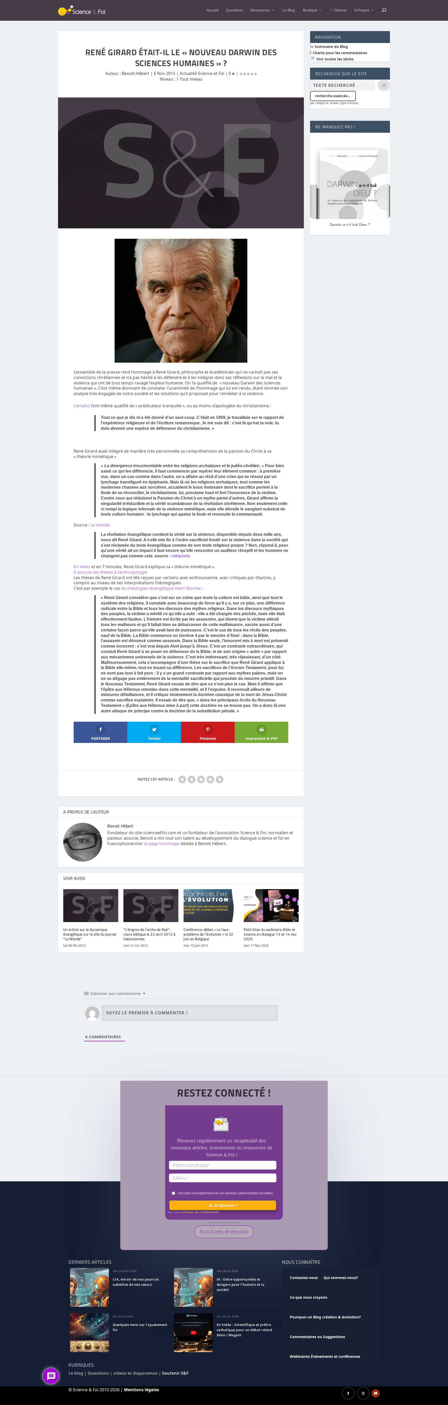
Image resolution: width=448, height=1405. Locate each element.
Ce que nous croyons (308, 1297)
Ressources (260, 10)
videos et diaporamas (135, 1373)
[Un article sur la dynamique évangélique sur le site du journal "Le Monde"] (90, 905)
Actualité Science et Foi (202, 73)
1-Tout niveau (189, 79)
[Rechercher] (383, 85)
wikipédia (181, 556)
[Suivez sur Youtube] (376, 1393)
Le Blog (289, 10)
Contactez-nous (304, 1277)
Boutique (310, 10)
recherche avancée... (333, 96)
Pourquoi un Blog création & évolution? (325, 1317)
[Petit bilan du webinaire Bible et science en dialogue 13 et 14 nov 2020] (271, 905)
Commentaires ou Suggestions (317, 1336)
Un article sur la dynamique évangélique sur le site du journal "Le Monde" (89, 934)
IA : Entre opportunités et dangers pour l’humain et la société (241, 1284)
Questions (234, 10)
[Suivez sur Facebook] (348, 1393)
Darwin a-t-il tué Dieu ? (350, 224)
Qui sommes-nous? (341, 1277)
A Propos (361, 10)
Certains (82, 406)
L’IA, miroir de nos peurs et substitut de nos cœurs (136, 1282)
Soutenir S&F (175, 1373)
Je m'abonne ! (222, 1205)
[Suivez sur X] (363, 1393)
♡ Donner (338, 10)
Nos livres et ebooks (224, 1231)
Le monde (100, 525)
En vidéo (82, 567)
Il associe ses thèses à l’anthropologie (110, 572)
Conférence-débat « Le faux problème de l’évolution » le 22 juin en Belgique (208, 934)
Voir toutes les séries (334, 59)
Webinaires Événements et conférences (325, 1356)
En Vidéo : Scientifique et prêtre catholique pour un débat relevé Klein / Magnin (244, 1329)
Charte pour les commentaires (339, 52)
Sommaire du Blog (331, 46)
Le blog (75, 1373)
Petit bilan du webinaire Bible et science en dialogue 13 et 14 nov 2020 (270, 934)
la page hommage (161, 843)
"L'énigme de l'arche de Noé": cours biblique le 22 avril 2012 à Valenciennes (149, 934)
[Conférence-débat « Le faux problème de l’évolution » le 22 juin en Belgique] (211, 905)
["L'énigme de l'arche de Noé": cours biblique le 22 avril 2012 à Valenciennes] (150, 905)
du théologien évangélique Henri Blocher (161, 588)
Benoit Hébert (135, 73)
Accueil (212, 10)
